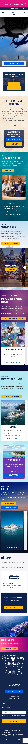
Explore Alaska (13, 438)
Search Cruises (14, 63)
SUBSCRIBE (14, 721)
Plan (3, 703)
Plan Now (7, 170)
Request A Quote (14, 691)
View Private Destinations (14, 475)
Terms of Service (13, 735)
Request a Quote (14, 139)
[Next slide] (24, 267)
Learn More (11, 269)
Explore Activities (13, 362)
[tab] (14, 209)
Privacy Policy (5, 735)
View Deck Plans (8, 590)
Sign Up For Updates (14, 144)
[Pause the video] (3, 19)
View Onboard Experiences (13, 319)
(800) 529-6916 (10, 8)
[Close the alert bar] (25, 3)
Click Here (20, 4)
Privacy (20, 739)
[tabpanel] (14, 187)
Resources (6, 707)
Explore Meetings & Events (12, 215)
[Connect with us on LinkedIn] (23, 8)
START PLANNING (13, 88)
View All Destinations (12, 396)
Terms (7, 739)
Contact (17, 8)
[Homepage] (14, 13)
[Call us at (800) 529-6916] (25, 13)
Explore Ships (9, 504)
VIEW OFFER (14, 84)
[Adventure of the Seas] (12, 530)
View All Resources (13, 607)
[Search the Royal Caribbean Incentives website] (20, 8)
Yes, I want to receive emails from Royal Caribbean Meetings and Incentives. (14, 716)
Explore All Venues (11, 244)
